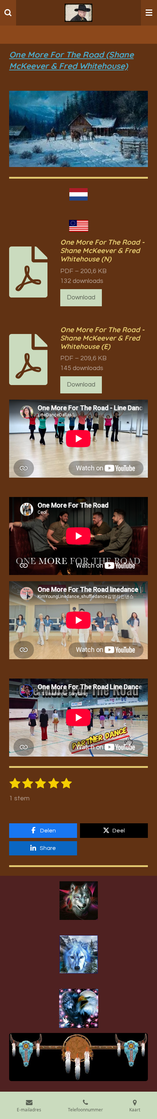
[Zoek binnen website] (8, 13)
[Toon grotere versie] (79, 900)
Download (81, 297)
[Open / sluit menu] (149, 13)
